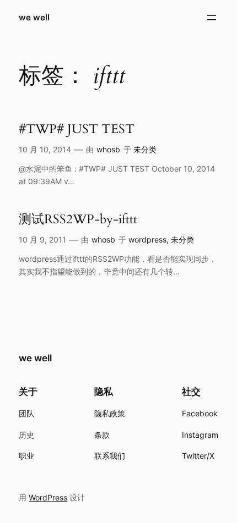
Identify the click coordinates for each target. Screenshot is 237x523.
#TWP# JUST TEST (76, 129)
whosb (108, 149)
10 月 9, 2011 (42, 239)
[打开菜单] (211, 17)
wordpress (147, 239)
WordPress (48, 497)
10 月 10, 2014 (45, 149)
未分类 (145, 149)
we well (34, 18)
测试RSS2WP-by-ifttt (78, 219)
